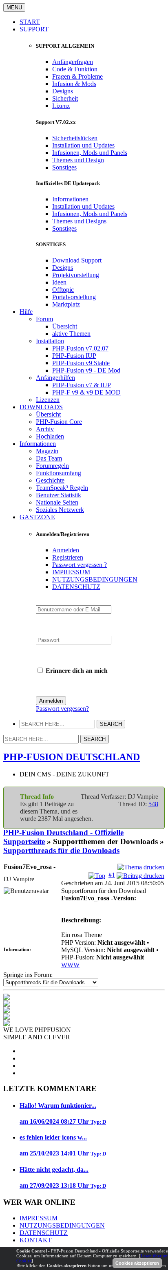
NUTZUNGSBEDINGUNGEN (94, 579)
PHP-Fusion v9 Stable (81, 362)
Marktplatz (66, 304)
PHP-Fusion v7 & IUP (81, 384)
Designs (62, 91)
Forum (44, 318)
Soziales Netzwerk (60, 509)
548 (153, 803)
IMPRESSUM (71, 572)
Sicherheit (65, 98)
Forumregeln (52, 465)
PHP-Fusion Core (59, 421)
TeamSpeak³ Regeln (62, 487)
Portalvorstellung (74, 296)
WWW (70, 964)
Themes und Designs (79, 221)
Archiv (45, 429)
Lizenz (61, 105)
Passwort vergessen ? (79, 564)
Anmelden (65, 550)
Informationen (70, 199)
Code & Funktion (74, 69)
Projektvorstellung (75, 274)
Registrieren (67, 557)
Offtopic (63, 289)
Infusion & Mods (74, 83)
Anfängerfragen (72, 61)
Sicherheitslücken (74, 137)
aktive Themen (71, 333)
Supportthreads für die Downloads (61, 850)
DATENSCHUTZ (76, 586)
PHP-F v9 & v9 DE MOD (86, 392)
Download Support (77, 260)
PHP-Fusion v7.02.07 (80, 348)
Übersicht (64, 326)
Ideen (59, 282)
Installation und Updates (83, 145)
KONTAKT (36, 1240)
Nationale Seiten (57, 502)
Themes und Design (78, 160)
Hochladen (50, 436)
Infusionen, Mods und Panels (89, 152)
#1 (111, 874)
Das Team (49, 458)
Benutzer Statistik (58, 495)
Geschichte (50, 480)
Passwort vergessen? (62, 708)
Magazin (47, 451)
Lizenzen (48, 399)
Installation (50, 340)
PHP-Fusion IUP (74, 355)
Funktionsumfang (58, 473)
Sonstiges (64, 167)
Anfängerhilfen (55, 377)
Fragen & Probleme (77, 76)
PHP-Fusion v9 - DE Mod (86, 370)
